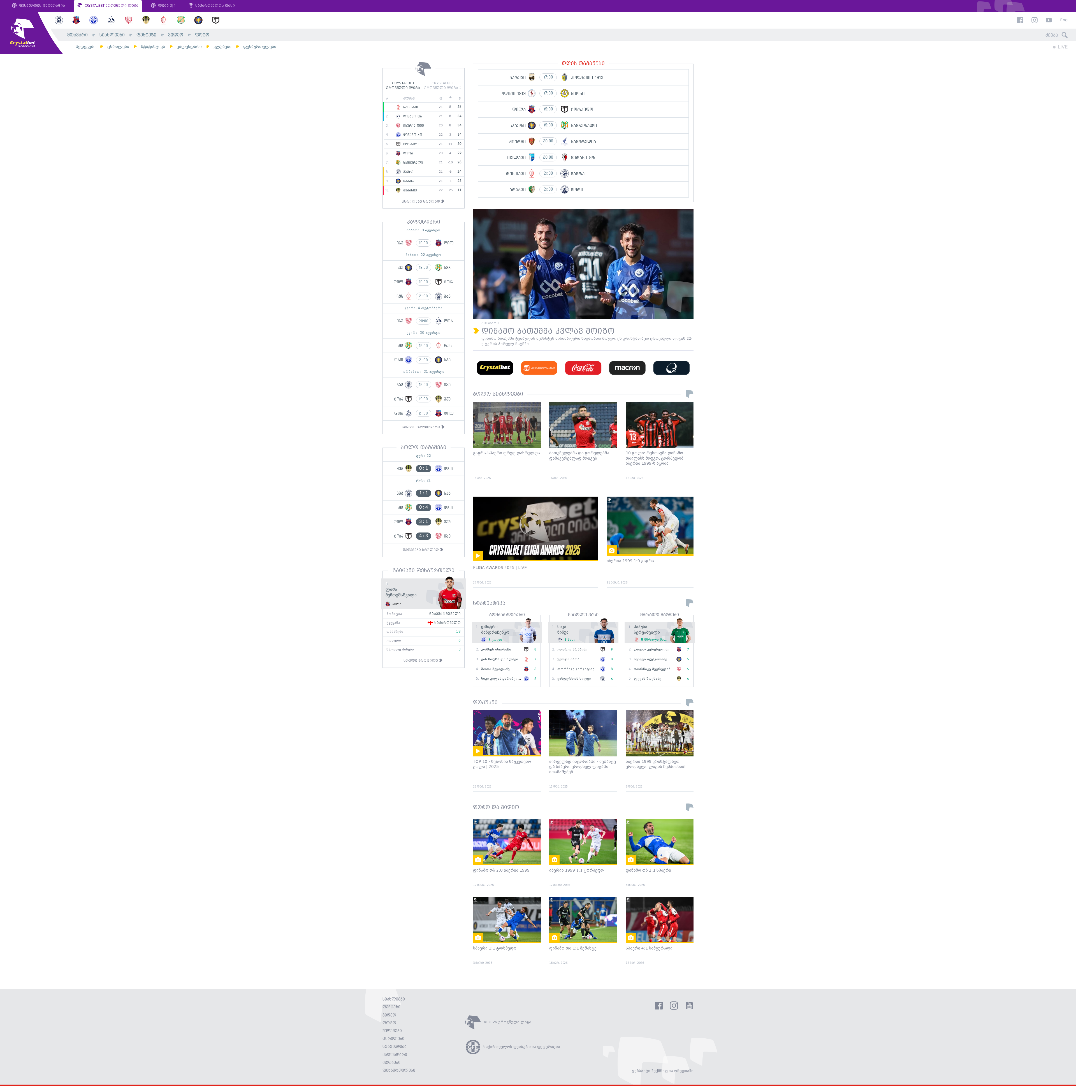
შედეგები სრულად (421, 550)
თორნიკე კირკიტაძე (576, 669)
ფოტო (202, 35)
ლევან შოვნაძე (647, 678)
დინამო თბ (412, 116)
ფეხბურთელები (259, 46)
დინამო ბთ (412, 134)
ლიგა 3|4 (166, 6)
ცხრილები (118, 46)
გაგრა (408, 171)
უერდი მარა (568, 659)
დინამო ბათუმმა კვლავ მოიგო (547, 332)
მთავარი (77, 35)
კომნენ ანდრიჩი (496, 649)
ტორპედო (410, 144)
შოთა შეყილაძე (495, 669)
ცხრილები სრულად (421, 201)
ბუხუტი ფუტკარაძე (650, 659)
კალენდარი (189, 46)
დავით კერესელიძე (651, 649)
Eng (1064, 20)
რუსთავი (410, 107)
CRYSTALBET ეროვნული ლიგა (111, 6)
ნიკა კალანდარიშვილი (502, 678)
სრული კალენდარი (421, 427)
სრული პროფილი (421, 661)
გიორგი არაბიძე (572, 649)
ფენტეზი (146, 35)
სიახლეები (112, 35)
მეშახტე (409, 190)
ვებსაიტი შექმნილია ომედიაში (663, 1071)
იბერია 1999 (413, 125)
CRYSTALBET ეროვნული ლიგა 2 (443, 86)
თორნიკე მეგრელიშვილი (657, 669)
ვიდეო (175, 35)
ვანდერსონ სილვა (574, 678)
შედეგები (86, 46)
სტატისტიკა (153, 46)
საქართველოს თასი (214, 6)
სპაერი (409, 181)
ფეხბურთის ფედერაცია (41, 6)
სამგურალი (412, 162)
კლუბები (222, 46)
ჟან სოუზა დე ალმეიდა (502, 659)
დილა (407, 153)
